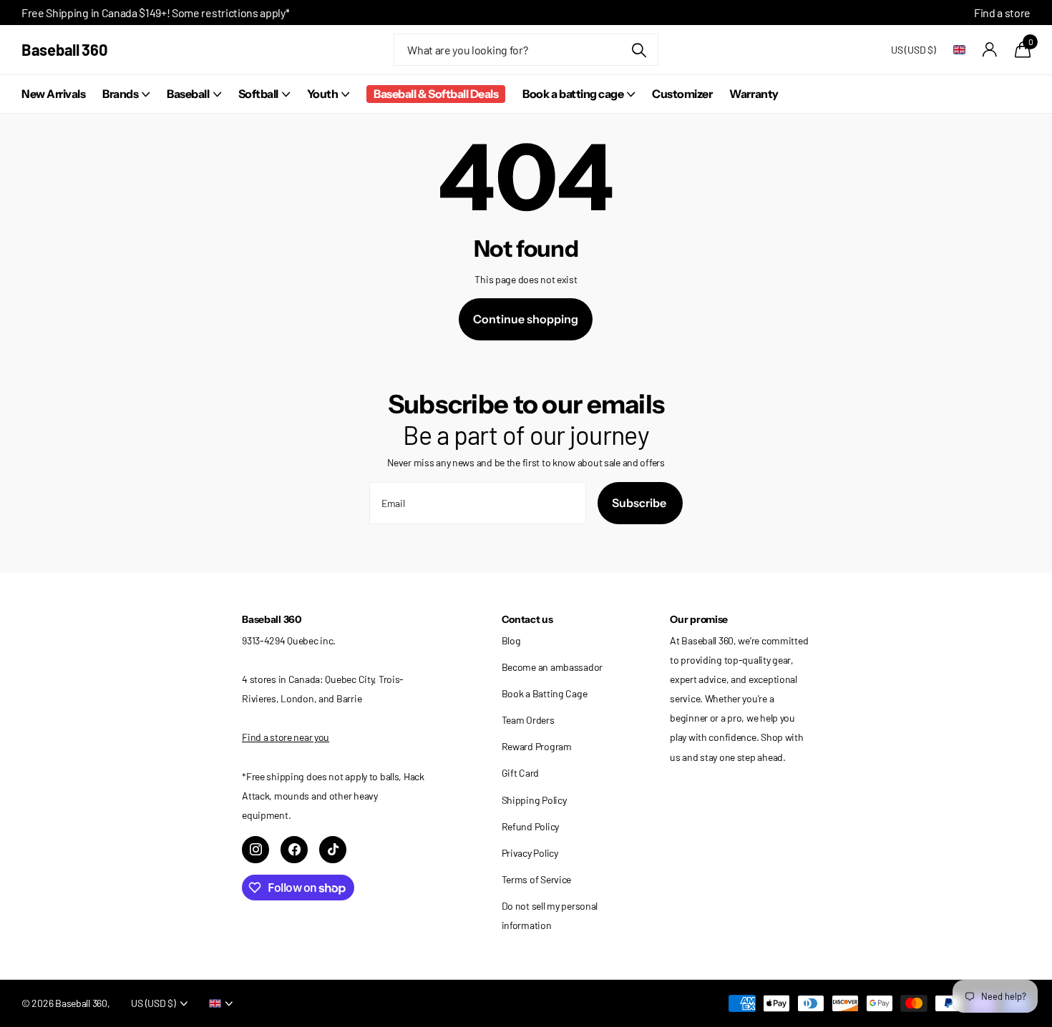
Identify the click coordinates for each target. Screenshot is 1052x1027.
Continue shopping (525, 319)
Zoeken (638, 50)
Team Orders (528, 720)
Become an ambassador (552, 667)
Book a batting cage (572, 94)
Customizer (682, 94)
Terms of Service (537, 879)
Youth (323, 94)
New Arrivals (53, 94)
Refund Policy (530, 826)
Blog (511, 640)
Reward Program (537, 746)
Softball (258, 94)
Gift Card (520, 773)
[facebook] (294, 849)
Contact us (527, 619)
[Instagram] (255, 849)
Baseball (188, 94)
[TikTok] (332, 849)
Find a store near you (285, 737)
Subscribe (640, 503)
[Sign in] (990, 50)
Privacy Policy (530, 853)
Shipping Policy (534, 800)
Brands (120, 94)
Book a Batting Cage (545, 693)
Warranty (753, 94)
